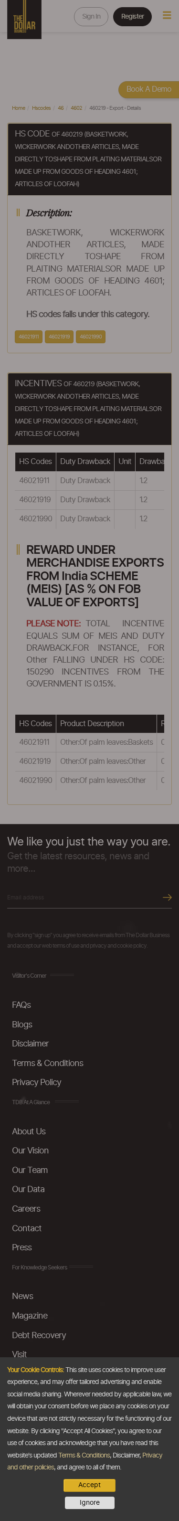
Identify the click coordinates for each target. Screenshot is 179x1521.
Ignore (90, 1503)
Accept (89, 1485)
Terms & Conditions (84, 1455)
